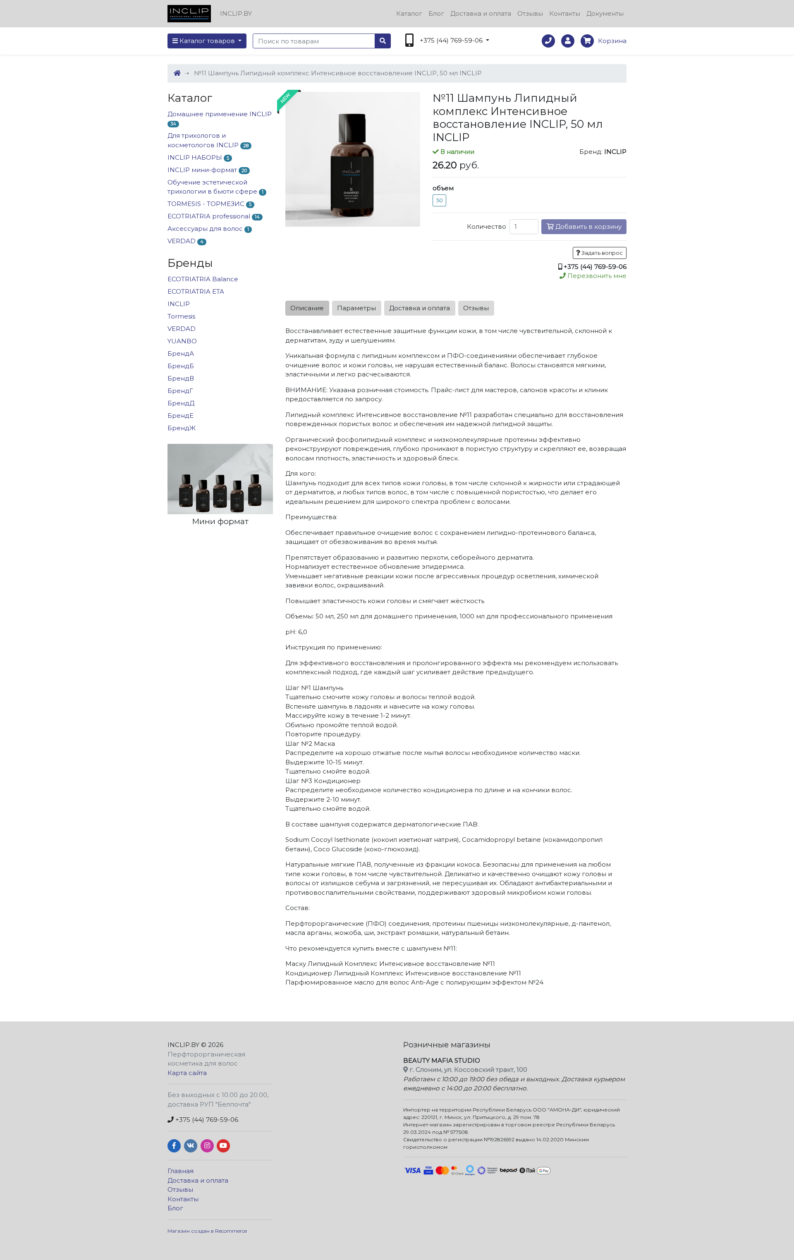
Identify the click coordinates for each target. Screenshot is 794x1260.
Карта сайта (187, 1073)
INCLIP (178, 304)
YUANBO (182, 341)
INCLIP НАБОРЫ (198, 157)
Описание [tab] (307, 308)
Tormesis (181, 316)
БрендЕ (180, 415)
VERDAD (185, 241)
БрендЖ (181, 428)
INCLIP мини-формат (207, 170)
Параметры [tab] (356, 308)
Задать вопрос (601, 252)
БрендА (180, 353)
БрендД (180, 403)
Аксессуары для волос (208, 228)
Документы (605, 13)
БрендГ (180, 391)
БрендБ (180, 366)
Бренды (190, 263)
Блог (436, 13)
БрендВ (180, 378)
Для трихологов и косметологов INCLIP (208, 140)
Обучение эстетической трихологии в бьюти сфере (215, 187)
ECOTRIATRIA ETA (195, 291)
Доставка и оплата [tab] (419, 308)
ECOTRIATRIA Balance (202, 279)
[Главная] (177, 73)
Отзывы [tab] (476, 308)
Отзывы (530, 13)
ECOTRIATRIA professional (213, 216)
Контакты (564, 13)
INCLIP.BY (183, 1045)
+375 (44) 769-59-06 (206, 1119)
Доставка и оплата (480, 13)
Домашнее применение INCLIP (219, 118)
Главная (180, 1171)
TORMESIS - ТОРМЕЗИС (209, 204)
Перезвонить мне (596, 276)
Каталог (409, 13)
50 (439, 200)
